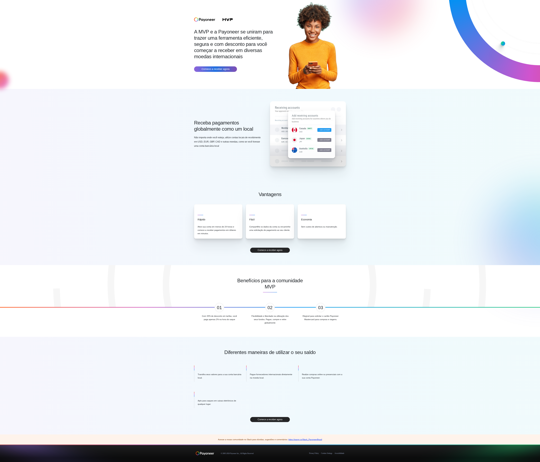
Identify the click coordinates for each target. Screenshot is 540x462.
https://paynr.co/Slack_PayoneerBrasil (305, 439)
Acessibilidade (339, 453)
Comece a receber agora (216, 69)
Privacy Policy (314, 453)
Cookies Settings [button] (326, 453)
